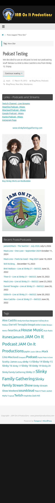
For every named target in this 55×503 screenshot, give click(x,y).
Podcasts (44, 81)
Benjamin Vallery (37, 320)
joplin (27, 351)
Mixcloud (13, 357)
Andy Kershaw (23, 320)
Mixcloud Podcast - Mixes (14, 110)
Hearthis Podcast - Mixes (13, 107)
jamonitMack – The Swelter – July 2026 (22, 246)
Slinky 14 (37, 361)
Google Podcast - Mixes (13, 113)
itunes (7, 337)
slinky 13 (27, 361)
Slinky (20, 362)
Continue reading (12, 73)
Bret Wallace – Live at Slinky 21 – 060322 (22, 268)
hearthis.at (14, 330)
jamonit (18, 337)
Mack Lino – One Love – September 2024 (22, 251)
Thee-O (38, 391)
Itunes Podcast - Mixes (12, 117)
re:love (50, 357)
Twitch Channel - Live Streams (16, 103)
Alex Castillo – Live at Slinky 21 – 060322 (22, 299)
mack (8, 81)
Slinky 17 (17, 366)
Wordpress (28, 84)
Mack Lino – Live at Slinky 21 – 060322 (21, 281)
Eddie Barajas (47, 325)
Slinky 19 (36, 365)
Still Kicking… (10, 264)
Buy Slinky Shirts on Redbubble (16, 181)
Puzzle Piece (42, 357)
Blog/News (36, 81)
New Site (19, 84)
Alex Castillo (9, 320)
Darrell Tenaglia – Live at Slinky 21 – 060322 (24, 286)
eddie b (38, 325)
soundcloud (26, 390)
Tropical (10, 396)
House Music (32, 330)
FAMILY (5, 331)
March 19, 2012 (21, 81)
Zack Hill (36, 395)
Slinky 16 (7, 365)
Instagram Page (9, 120)
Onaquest (22, 357)
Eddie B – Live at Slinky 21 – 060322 (20, 294)
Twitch (18, 395)
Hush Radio (48, 331)
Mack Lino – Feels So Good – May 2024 (21, 259)
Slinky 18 (26, 365)
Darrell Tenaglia (18, 324)
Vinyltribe (27, 396)
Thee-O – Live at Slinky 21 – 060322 (20, 277)
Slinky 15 (48, 361)
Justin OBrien (35, 352)
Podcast (31, 357)
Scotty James (9, 361)
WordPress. (47, 421)
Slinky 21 (30, 372)
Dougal (31, 324)
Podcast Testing (15, 54)
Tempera (37, 421)
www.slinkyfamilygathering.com (27, 128)
